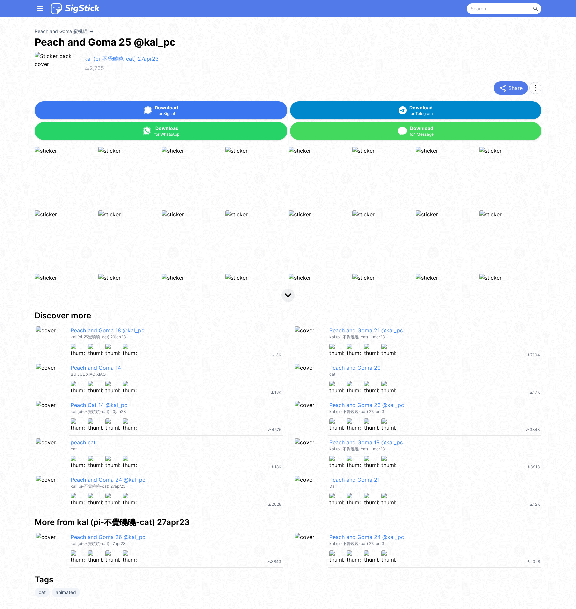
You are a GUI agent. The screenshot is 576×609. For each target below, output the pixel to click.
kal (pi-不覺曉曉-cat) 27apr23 (121, 58)
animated (66, 592)
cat (42, 592)
